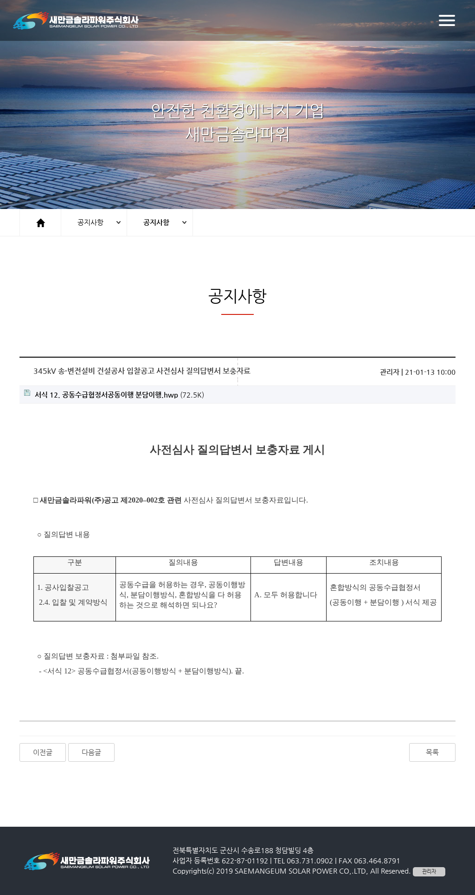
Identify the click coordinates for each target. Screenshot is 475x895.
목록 (432, 752)
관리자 (429, 872)
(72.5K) (119, 395)
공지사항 (90, 222)
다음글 (91, 752)
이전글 (42, 752)
